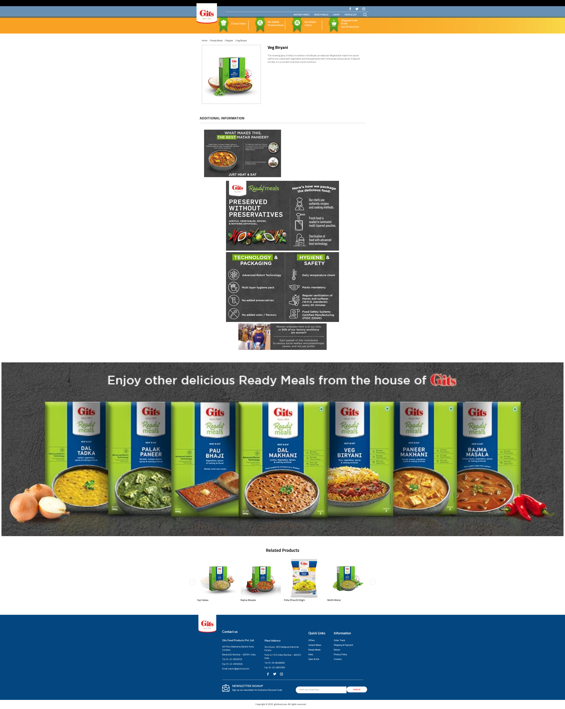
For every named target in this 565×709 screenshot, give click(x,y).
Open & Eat (351, 15)
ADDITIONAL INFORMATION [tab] (222, 118)
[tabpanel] (282, 240)
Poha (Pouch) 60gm (294, 600)
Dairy (336, 15)
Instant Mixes (301, 15)
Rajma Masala (248, 600)
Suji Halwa (202, 600)
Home (204, 40)
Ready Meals (321, 15)
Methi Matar (334, 600)
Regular (229, 40)
